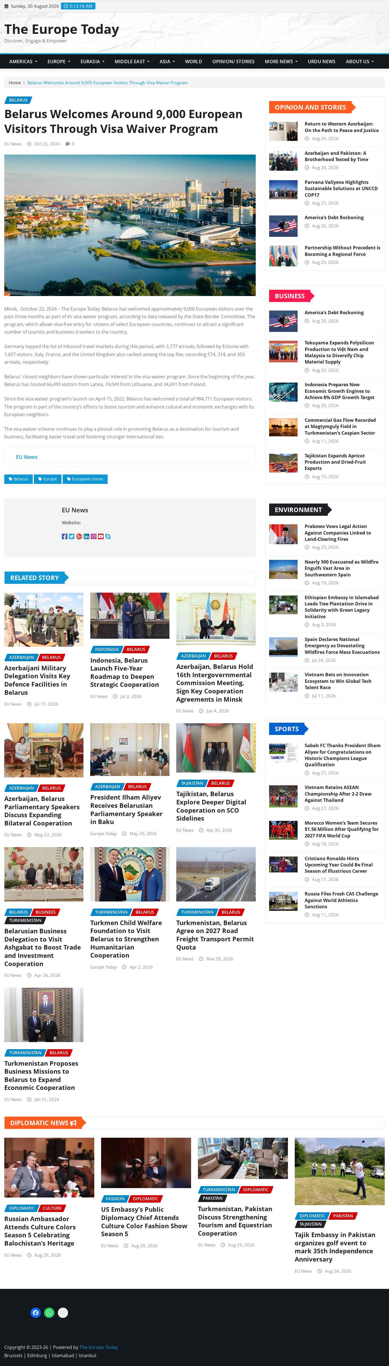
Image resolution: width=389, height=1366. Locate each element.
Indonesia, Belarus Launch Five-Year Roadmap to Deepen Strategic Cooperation (124, 672)
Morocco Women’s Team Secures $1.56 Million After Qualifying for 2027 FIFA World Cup (342, 829)
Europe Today (103, 833)
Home (15, 82)
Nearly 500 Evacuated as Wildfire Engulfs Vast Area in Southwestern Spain (341, 568)
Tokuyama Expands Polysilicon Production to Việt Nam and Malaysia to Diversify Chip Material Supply (339, 352)
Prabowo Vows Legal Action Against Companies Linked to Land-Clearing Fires (338, 532)
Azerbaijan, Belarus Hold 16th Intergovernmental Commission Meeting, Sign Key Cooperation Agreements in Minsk (214, 682)
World (193, 61)
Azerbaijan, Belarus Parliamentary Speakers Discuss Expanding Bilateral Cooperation (42, 810)
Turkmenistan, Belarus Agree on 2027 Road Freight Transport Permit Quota (215, 934)
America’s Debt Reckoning (334, 217)
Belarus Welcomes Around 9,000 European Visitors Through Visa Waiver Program (108, 82)
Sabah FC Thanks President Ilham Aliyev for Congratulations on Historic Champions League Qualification (343, 755)
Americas (21, 61)
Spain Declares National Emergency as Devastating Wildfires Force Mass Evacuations (342, 645)
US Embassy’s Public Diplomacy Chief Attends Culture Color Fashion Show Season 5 (144, 1221)
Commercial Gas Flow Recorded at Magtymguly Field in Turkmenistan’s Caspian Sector (340, 426)
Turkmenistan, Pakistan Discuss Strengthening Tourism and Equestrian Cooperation (235, 1220)
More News (279, 61)
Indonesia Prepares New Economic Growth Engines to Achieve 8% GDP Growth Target (339, 390)
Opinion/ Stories (233, 61)
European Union (87, 479)
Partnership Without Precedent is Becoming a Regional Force (342, 251)
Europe (57, 61)
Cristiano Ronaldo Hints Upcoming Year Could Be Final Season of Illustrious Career (339, 864)
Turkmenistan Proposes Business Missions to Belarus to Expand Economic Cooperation (41, 1075)
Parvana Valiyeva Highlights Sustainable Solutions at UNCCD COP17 (341, 188)
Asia (165, 61)
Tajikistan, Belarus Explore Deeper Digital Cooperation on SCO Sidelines (211, 805)
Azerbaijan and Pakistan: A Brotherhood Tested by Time (336, 156)
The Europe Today (61, 29)
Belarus (21, 479)
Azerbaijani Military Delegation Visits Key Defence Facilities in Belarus (37, 680)
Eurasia (91, 61)
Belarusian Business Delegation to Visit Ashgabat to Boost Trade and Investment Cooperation (42, 947)
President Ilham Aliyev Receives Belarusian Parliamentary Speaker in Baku (126, 809)
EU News (13, 144)
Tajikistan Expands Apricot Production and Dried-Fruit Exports (335, 462)
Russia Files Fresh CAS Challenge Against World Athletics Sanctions (341, 900)
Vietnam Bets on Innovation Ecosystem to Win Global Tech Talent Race (338, 681)
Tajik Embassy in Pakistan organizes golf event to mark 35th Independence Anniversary (335, 1246)
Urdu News (321, 61)
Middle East (130, 61)
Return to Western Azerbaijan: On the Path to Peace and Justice (342, 127)
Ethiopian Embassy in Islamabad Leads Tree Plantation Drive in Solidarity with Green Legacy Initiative (342, 607)
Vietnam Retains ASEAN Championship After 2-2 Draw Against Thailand (338, 793)
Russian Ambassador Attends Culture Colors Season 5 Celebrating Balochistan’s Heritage (40, 1230)
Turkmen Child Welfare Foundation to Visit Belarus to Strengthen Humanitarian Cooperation (126, 938)
